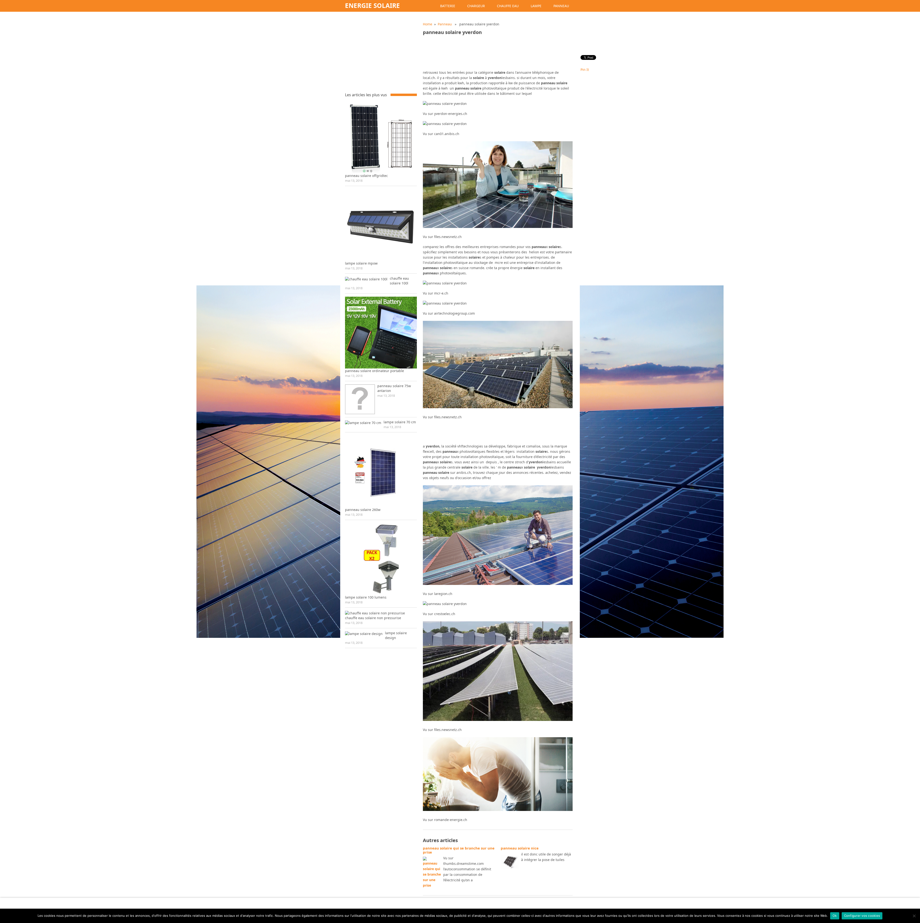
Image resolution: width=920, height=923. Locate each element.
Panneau (561, 6)
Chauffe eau (508, 6)
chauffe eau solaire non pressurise (373, 618)
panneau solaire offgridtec (366, 175)
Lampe (536, 6)
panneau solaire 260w (362, 509)
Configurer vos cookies (862, 915)
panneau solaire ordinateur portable (374, 370)
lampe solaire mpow (361, 263)
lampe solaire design (396, 635)
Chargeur (476, 6)
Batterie (447, 6)
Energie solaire (372, 5)
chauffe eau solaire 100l (399, 280)
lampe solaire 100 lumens (365, 597)
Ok (835, 915)
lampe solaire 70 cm (400, 422)
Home (427, 24)
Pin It (585, 69)
